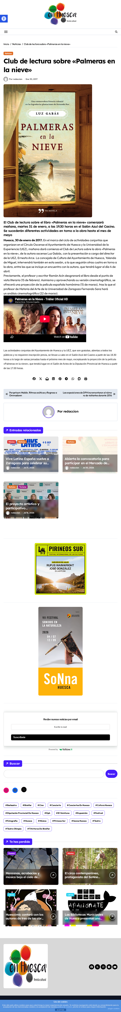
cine (41, 805)
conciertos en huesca (79, 805)
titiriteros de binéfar (39, 828)
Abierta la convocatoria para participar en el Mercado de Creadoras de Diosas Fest (87, 463)
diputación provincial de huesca (23, 813)
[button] (4, 18)
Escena (12, 853)
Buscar (15, 763)
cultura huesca (104, 805)
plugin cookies (114, 1009)
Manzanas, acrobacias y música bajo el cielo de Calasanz (22, 877)
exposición (82, 813)
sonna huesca (79, 821)
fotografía (12, 821)
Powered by (53, 749)
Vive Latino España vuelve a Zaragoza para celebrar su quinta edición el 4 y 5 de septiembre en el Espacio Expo (29, 465)
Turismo (22, 487)
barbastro (12, 805)
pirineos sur (60, 821)
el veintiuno (64, 813)
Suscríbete (19, 737)
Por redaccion (15, 79)
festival (99, 813)
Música (12, 442)
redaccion (70, 411)
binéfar (28, 805)
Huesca (28, 821)
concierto (56, 805)
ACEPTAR (60, 1010)
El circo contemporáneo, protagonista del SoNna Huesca (82, 877)
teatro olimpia (14, 828)
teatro (97, 821)
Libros (11, 894)
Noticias (8, 53)
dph (48, 813)
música (43, 821)
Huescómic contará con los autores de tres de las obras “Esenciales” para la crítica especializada (25, 920)
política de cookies (64, 1007)
